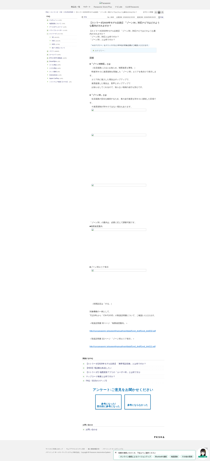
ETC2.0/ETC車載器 (58, 58)
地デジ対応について (58, 48)
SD (61, 12)
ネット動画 (54, 71)
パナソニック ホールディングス (113, 449)
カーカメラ (55, 54)
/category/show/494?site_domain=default (48, 55)
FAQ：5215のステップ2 (96, 381)
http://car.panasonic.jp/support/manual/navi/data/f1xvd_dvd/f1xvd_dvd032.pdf (123, 331)
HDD (56, 44)
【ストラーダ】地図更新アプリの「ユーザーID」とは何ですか (113, 372)
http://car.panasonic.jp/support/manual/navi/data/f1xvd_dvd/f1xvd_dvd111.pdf (122, 346)
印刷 (161, 17)
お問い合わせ (91, 429)
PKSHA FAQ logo (159, 437)
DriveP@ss (54, 61)
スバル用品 (55, 65)
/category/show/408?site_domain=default (48, 20)
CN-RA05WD (68, 12)
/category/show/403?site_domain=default (48, 61)
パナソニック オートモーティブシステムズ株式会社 (62, 452)
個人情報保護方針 (94, 449)
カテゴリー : (100, 51)
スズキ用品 (55, 68)
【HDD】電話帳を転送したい (99, 368)
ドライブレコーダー (58, 30)
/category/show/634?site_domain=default (48, 30)
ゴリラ (54, 51)
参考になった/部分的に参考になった (108, 405)
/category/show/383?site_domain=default (48, 51)
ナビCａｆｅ (55, 20)
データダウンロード (57, 27)
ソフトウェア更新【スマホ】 (60, 82)
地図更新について (57, 23)
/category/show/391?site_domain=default (48, 34)
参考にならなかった (137, 405)
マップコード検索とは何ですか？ (100, 376)
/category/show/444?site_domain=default (48, 58)
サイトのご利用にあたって (54, 449)
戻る (85, 17)
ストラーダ (54, 12)
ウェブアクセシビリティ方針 (75, 449)
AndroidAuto (55, 75)
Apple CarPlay (56, 78)
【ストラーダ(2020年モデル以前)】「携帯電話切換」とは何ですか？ (116, 364)
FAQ (47, 12)
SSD (56, 41)
